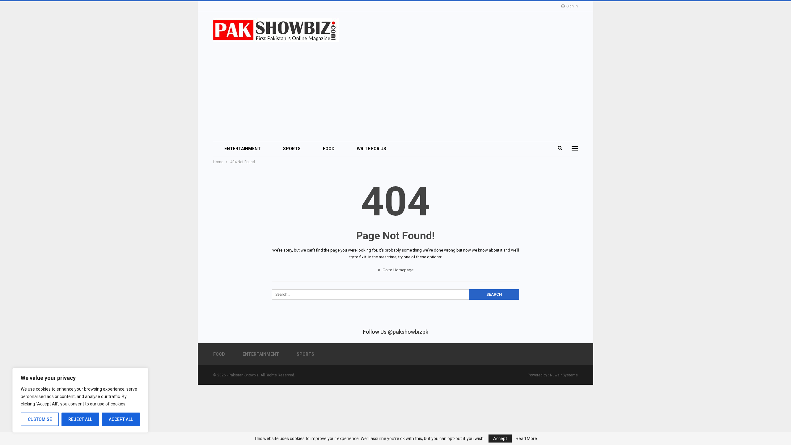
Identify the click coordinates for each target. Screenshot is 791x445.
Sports (292, 148)
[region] (80, 400)
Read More (526, 438)
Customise (40, 419)
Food (329, 148)
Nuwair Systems (564, 375)
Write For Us (371, 148)
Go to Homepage (397, 270)
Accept (500, 438)
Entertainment (242, 148)
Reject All (80, 419)
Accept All (121, 419)
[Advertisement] (399, 88)
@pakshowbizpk (408, 331)
